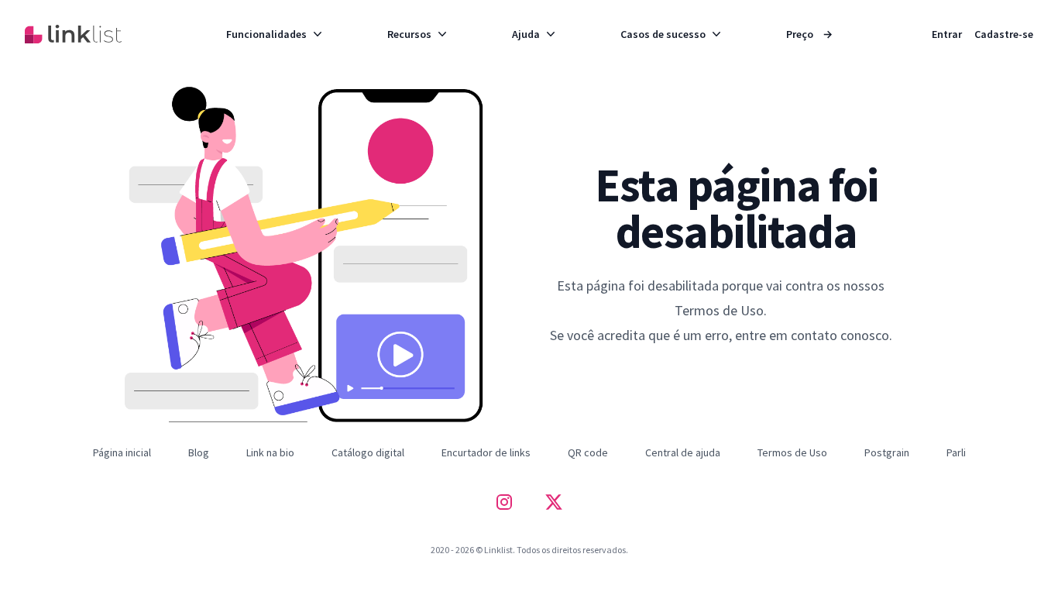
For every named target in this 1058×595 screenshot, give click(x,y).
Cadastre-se (1003, 34)
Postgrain (886, 452)
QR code (588, 452)
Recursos (409, 34)
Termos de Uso (792, 452)
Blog (198, 452)
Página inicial (122, 452)
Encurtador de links (486, 452)
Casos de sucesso (663, 34)
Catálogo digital (367, 452)
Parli (956, 452)
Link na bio (270, 452)
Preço (809, 34)
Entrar (947, 34)
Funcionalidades (266, 34)
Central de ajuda (682, 452)
